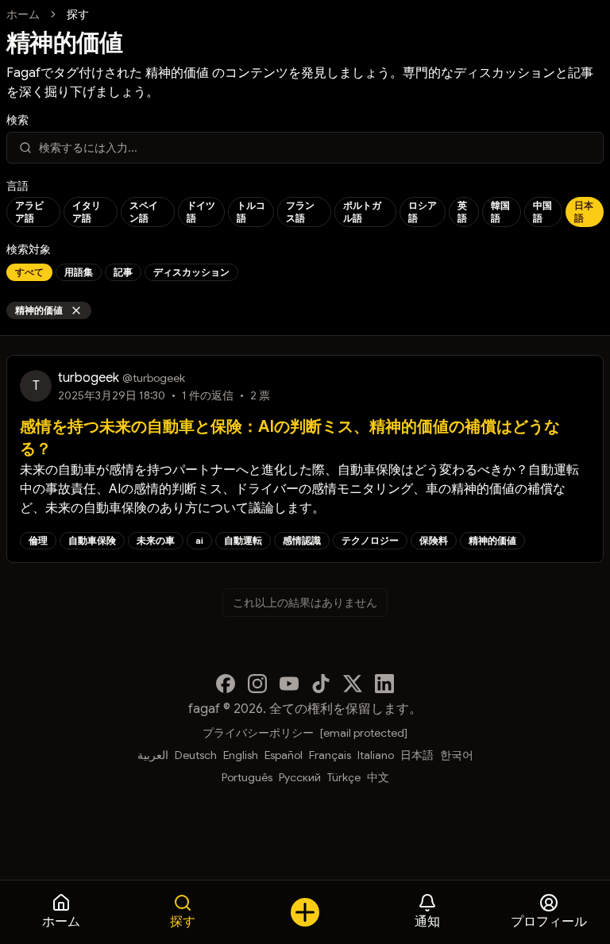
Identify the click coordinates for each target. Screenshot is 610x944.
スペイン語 (143, 211)
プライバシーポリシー (258, 733)
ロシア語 (422, 211)
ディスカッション (191, 272)
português (247, 777)
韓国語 (500, 211)
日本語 (583, 211)
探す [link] (78, 14)
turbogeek (88, 378)
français (330, 755)
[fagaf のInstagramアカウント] (257, 683)
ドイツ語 (201, 211)
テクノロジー (370, 540)
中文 (378, 777)
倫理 (38, 540)
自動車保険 (92, 540)
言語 (17, 186)
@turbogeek (153, 378)
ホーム (23, 14)
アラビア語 (29, 211)
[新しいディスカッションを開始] (305, 912)
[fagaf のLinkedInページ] (384, 683)
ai (199, 540)
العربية (152, 755)
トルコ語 (251, 211)
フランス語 (300, 211)
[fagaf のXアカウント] (352, 683)
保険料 (433, 540)
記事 (123, 272)
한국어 (456, 755)
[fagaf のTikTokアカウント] (320, 683)
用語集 (78, 272)
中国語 (542, 211)
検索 (17, 119)
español (283, 755)
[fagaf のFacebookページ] (225, 683)
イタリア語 (86, 211)
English (240, 755)
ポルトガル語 (362, 211)
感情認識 (302, 540)
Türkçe (344, 777)
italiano (375, 755)
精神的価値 (39, 310)
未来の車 (156, 540)
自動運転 (243, 540)
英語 (462, 211)
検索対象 (28, 249)
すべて (29, 272)
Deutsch (196, 755)
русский (300, 777)
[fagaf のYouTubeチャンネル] (289, 683)
